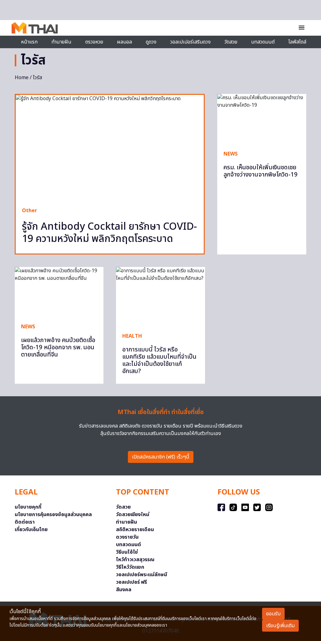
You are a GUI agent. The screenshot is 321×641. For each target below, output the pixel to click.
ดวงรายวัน (127, 537)
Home (22, 77)
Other (29, 210)
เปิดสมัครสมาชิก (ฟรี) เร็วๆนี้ (160, 457)
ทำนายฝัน (61, 42)
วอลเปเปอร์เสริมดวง (190, 42)
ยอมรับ (273, 614)
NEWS (231, 154)
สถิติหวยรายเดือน (135, 529)
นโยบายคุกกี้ (28, 507)
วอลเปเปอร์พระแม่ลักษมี (141, 574)
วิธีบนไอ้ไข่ (127, 552)
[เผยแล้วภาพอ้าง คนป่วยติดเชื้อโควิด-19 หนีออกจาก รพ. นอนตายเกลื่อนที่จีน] (59, 292)
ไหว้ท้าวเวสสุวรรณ (135, 559)
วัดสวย (230, 42)
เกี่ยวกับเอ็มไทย (31, 529)
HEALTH (132, 336)
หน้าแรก (29, 42)
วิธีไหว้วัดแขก (130, 567)
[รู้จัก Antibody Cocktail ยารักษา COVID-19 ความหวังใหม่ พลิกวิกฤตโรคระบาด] (110, 148)
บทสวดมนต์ (263, 42)
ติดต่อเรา (25, 522)
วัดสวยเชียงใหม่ (132, 514)
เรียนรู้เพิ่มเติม (280, 625)
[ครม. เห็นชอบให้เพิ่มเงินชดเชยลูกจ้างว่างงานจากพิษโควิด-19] (261, 119)
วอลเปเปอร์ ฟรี (131, 582)
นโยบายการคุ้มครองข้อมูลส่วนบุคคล (53, 514)
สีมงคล (123, 589)
